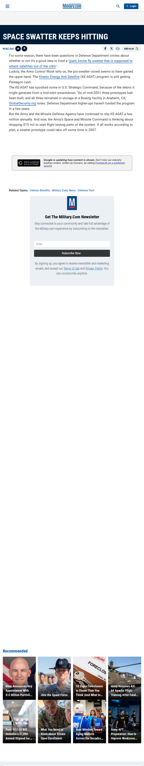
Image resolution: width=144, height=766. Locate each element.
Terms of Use (72, 268)
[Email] (118, 48)
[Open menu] (7, 6)
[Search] (118, 6)
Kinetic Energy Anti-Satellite (59, 77)
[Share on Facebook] (105, 48)
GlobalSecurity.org (22, 103)
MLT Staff (9, 48)
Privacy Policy (94, 268)
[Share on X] (111, 48)
